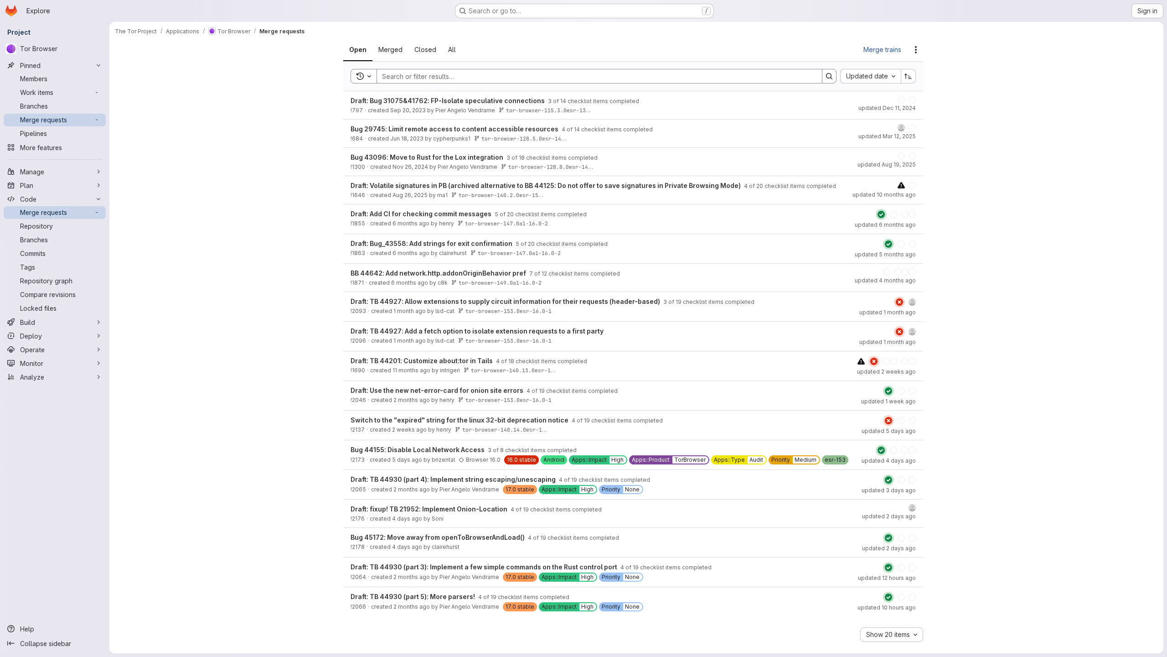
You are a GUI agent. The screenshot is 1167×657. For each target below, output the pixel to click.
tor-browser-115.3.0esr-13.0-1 (552, 110)
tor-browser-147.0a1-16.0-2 (506, 237)
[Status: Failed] (839, 318)
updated (887, 112)
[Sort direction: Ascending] (908, 76)
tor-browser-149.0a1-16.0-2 (500, 297)
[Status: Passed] (821, 228)
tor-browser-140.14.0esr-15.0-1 (510, 447)
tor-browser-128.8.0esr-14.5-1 (554, 170)
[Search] (829, 76)
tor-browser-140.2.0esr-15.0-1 (505, 208)
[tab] (364, 49)
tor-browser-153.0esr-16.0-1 (508, 327)
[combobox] (870, 76)
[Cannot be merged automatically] (841, 192)
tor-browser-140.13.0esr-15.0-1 (519, 387)
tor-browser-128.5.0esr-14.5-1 (527, 140)
